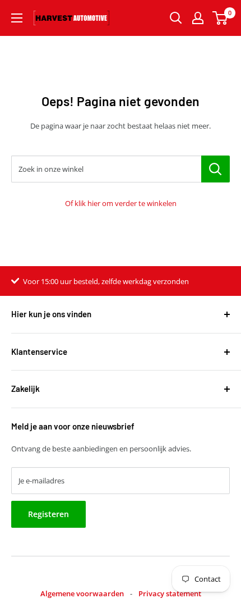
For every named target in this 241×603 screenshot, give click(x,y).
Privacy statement (169, 593)
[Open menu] (16, 17)
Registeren (48, 514)
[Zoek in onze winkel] (215, 169)
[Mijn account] (197, 18)
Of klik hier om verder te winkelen (121, 203)
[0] (221, 18)
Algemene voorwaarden (82, 593)
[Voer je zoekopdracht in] (176, 18)
